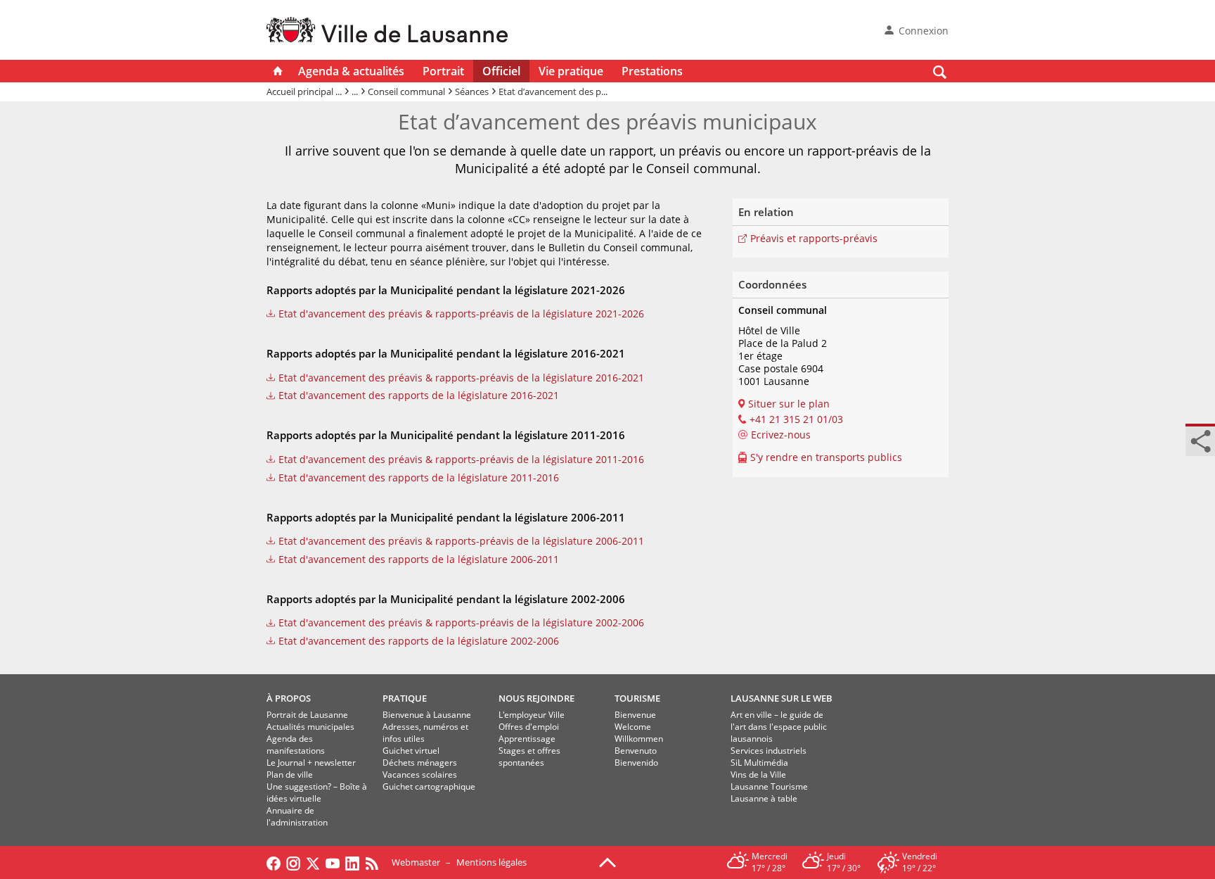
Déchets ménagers (419, 763)
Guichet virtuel (410, 751)
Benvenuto (636, 751)
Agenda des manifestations (295, 745)
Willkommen (639, 739)
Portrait (443, 71)
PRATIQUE (404, 698)
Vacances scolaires (419, 774)
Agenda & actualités (351, 71)
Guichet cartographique (428, 786)
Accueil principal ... (304, 91)
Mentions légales (491, 862)
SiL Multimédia (759, 763)
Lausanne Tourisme (769, 786)
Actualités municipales (310, 727)
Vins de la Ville (758, 774)
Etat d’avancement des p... (553, 91)
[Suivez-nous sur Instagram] (293, 862)
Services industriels (768, 751)
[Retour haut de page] (607, 861)
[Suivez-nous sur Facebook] (273, 862)
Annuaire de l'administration (297, 816)
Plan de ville (289, 774)
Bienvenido (636, 763)
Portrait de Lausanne (307, 715)
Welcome (633, 727)
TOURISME (637, 698)
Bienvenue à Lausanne (426, 715)
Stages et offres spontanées (529, 757)
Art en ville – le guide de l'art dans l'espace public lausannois (779, 727)
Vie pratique (571, 71)
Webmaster (416, 862)
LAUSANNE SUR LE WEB (781, 698)
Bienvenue (635, 715)
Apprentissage (527, 739)
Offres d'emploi (529, 727)
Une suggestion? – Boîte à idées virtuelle (316, 792)
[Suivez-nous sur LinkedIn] (352, 862)
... (355, 91)
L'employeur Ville (532, 715)
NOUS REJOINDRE (536, 698)
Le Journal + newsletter (311, 763)
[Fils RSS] (375, 862)
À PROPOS (288, 698)
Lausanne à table (764, 798)
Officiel (501, 71)
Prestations (652, 71)
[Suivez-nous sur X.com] (313, 862)
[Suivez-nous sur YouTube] (333, 862)
